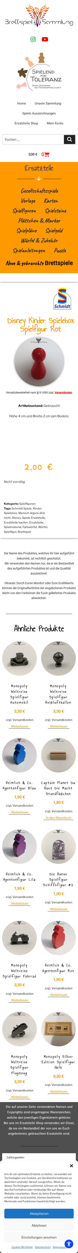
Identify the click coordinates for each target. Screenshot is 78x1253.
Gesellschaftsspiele (39, 190)
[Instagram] (33, 39)
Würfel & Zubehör (39, 240)
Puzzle (60, 250)
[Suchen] (69, 139)
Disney (16, 517)
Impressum (60, 1247)
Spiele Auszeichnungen (39, 113)
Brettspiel (24, 531)
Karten (51, 200)
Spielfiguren (24, 210)
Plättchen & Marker (39, 220)
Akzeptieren (39, 1214)
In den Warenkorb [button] (58, 818)
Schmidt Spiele (22, 508)
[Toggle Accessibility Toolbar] (69, 1244)
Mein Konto (55, 123)
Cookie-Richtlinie (22, 1247)
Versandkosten (63, 392)
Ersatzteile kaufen (16, 522)
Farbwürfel (30, 527)
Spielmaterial (12, 527)
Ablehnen (39, 1226)
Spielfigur (10, 531)
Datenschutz (43, 1247)
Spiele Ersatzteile (33, 517)
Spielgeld (53, 230)
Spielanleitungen (28, 250)
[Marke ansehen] (62, 309)
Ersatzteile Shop (26, 123)
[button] (71, 1166)
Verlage (27, 200)
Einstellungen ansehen (39, 1237)
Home (21, 103)
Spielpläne (26, 230)
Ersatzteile (36, 522)
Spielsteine (55, 210)
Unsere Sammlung (48, 103)
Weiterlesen (19, 726)
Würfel (42, 527)
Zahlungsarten (15, 1157)
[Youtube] (45, 39)
